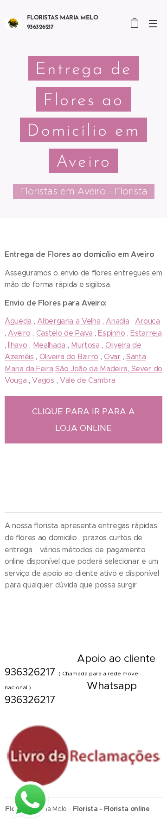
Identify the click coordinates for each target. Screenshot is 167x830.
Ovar (112, 356)
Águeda (18, 321)
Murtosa (85, 345)
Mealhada (49, 345)
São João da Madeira (91, 368)
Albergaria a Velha (68, 321)
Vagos (43, 380)
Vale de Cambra (88, 380)
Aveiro (19, 333)
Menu (153, 23)
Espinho (111, 333)
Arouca (147, 321)
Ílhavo (17, 345)
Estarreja (145, 333)
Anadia (117, 321)
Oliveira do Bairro (68, 356)
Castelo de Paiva (64, 333)
